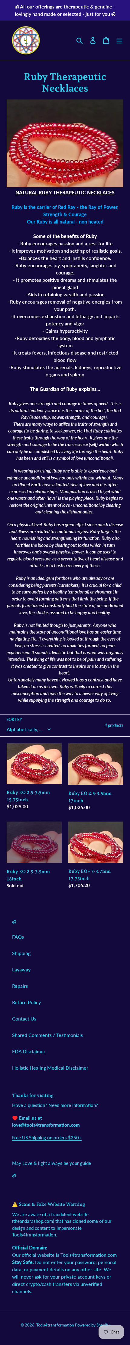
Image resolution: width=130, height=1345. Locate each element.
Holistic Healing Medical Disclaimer (50, 1068)
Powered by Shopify (92, 1325)
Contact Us (24, 1018)
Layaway (21, 969)
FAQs (18, 937)
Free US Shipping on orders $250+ (47, 1137)
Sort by (14, 719)
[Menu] (119, 40)
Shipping (21, 953)
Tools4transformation (55, 1325)
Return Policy (26, 1002)
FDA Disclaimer (28, 1051)
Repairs (20, 986)
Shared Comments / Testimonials (47, 1035)
